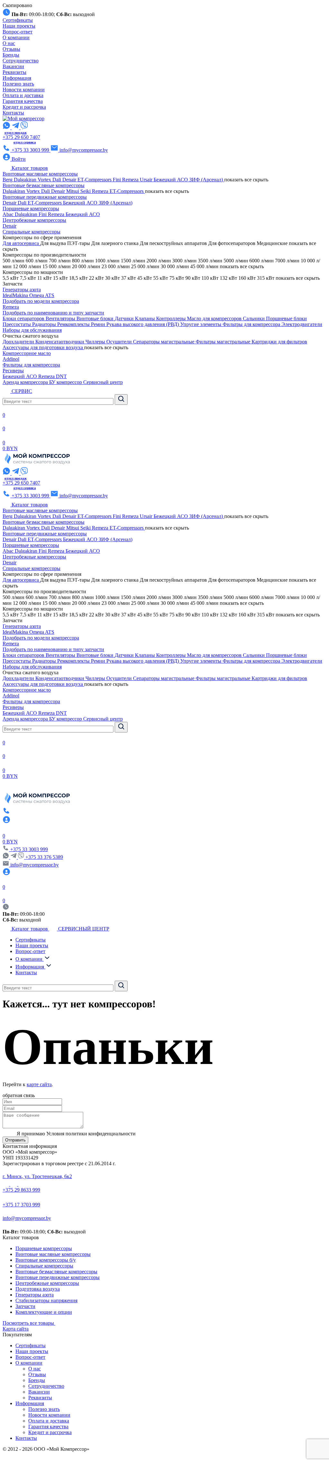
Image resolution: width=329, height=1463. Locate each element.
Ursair (147, 179)
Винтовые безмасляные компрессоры (43, 185)
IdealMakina (16, 295)
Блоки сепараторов (24, 318)
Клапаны (145, 318)
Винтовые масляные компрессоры (40, 174)
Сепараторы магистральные (164, 341)
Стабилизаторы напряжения (46, 1300)
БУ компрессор (66, 382)
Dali (57, 179)
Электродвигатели (301, 324)
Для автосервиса (21, 243)
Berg (8, 179)
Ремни (98, 324)
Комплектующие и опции (43, 1312)
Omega (37, 295)
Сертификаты (18, 20)
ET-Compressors (95, 179)
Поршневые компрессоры (31, 208)
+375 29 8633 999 (21, 1190)
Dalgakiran (26, 179)
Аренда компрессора (26, 382)
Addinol (11, 359)
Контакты (13, 112)
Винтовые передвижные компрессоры (45, 197)
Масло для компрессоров (215, 318)
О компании (16, 37)
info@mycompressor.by (27, 1218)
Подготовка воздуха (37, 1289)
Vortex (45, 179)
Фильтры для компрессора (252, 324)
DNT (61, 376)
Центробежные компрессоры (34, 220)
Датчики (125, 318)
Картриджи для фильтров (279, 341)
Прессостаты (17, 324)
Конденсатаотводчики (60, 341)
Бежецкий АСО (171, 179)
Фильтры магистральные (224, 341)
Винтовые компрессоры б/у (45, 1260)
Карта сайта (16, 1328)
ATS (49, 295)
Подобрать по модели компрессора (41, 301)
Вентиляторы (61, 318)
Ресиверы (13, 370)
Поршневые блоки (286, 318)
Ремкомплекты (74, 324)
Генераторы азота (22, 289)
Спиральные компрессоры (31, 231)
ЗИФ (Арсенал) (206, 179)
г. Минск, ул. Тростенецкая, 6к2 (37, 1176)
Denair (69, 179)
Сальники (254, 318)
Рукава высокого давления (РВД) (143, 324)
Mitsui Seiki (79, 191)
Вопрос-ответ (17, 31)
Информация (17, 78)
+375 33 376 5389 (44, 857)
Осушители (119, 341)
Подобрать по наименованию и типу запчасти (53, 312)
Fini (117, 179)
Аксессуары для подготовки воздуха (43, 347)
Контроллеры (171, 318)
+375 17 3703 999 (21, 1204)
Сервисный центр (103, 382)
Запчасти (25, 1306)
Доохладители (19, 341)
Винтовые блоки (95, 318)
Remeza (131, 179)
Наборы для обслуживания (32, 330)
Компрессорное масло (27, 353)
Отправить (15, 1140)
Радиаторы (44, 324)
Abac (9, 214)
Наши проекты (19, 26)
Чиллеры (95, 341)
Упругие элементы (201, 324)
